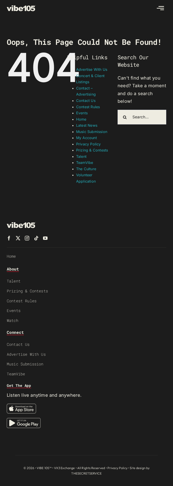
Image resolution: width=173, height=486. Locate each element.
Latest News (86, 125)
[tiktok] (36, 238)
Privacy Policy (88, 144)
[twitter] (18, 238)
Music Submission (91, 131)
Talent (81, 156)
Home (81, 119)
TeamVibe (84, 162)
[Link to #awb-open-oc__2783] (160, 8)
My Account (86, 137)
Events (82, 113)
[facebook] (9, 238)
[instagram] (27, 238)
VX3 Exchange (64, 468)
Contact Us (86, 100)
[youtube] (45, 238)
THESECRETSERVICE (86, 473)
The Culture (86, 169)
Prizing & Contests (92, 150)
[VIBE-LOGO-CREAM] (21, 7)
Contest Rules (88, 107)
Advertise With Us (91, 69)
